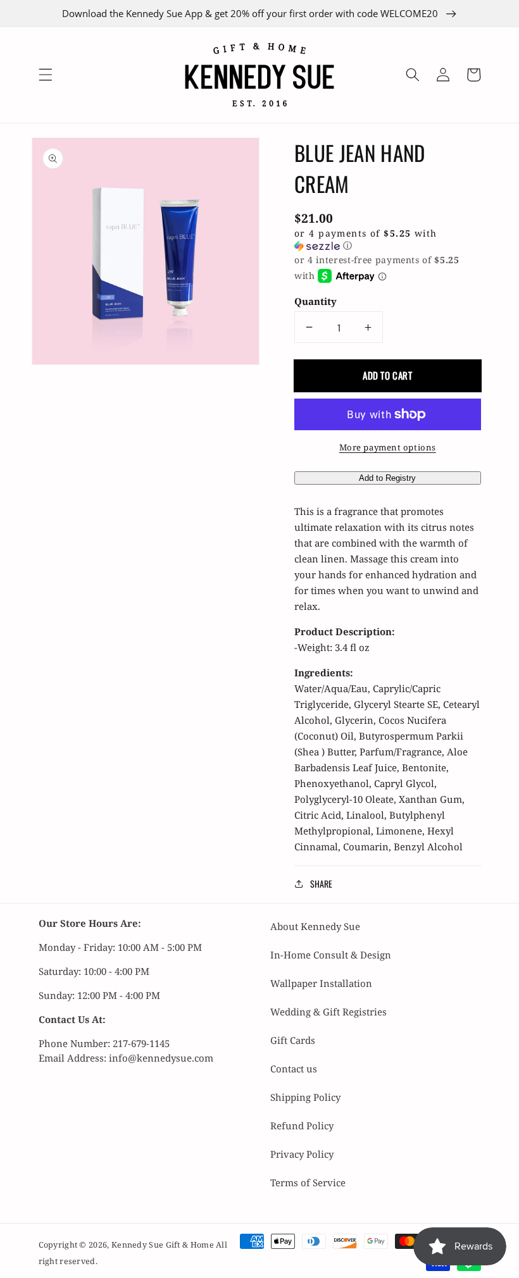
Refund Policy (302, 1125)
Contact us (293, 1068)
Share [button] (321, 883)
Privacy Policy (302, 1154)
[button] (45, 74)
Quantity (315, 301)
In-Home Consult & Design (330, 954)
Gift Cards (292, 1040)
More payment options (387, 447)
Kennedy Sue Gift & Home (163, 1244)
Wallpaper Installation (321, 983)
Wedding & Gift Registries (328, 1011)
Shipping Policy (305, 1097)
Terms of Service (308, 1182)
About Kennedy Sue (315, 926)
